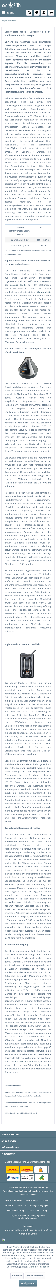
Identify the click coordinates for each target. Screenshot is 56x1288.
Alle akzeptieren (35, 1275)
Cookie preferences (13, 1200)
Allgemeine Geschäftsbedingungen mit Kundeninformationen (28, 1217)
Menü (10, 12)
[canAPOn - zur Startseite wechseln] (11, 4)
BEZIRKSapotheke (24, 1061)
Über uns (9, 1205)
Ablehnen (17, 1275)
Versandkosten (9, 1191)
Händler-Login (32, 1200)
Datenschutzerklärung (37, 1210)
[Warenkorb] (51, 13)
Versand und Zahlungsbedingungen (33, 1205)
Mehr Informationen (39, 1266)
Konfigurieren (28, 1283)
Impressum (28, 1226)
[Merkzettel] (37, 13)
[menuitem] (8, 13)
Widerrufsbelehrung (15, 1210)
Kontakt (45, 1200)
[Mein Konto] (44, 13)
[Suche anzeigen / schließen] (29, 13)
